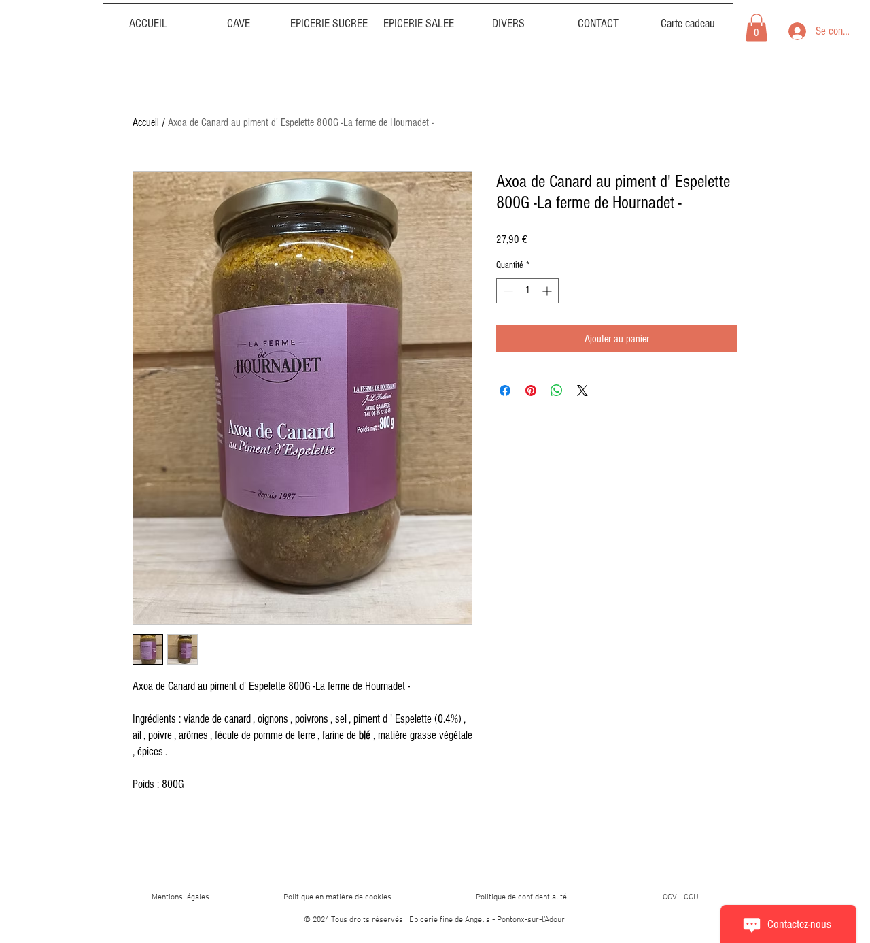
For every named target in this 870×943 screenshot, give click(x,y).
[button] (508, 17)
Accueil (146, 122)
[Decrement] (506, 291)
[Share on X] (582, 390)
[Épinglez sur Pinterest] (531, 390)
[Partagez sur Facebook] (505, 390)
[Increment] (548, 291)
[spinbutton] (527, 291)
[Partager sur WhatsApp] (557, 390)
